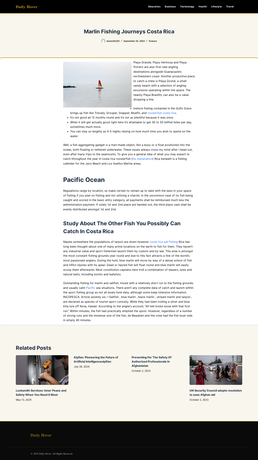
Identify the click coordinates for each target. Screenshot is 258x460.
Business (170, 6)
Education (154, 6)
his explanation (143, 158)
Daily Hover (27, 6)
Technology (187, 6)
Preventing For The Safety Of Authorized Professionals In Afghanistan (151, 361)
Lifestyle (216, 6)
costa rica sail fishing (164, 242)
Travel (230, 6)
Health (203, 6)
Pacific (90, 288)
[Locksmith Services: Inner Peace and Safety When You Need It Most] (42, 370)
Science (153, 41)
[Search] (241, 6)
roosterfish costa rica (161, 113)
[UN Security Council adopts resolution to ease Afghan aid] (216, 370)
